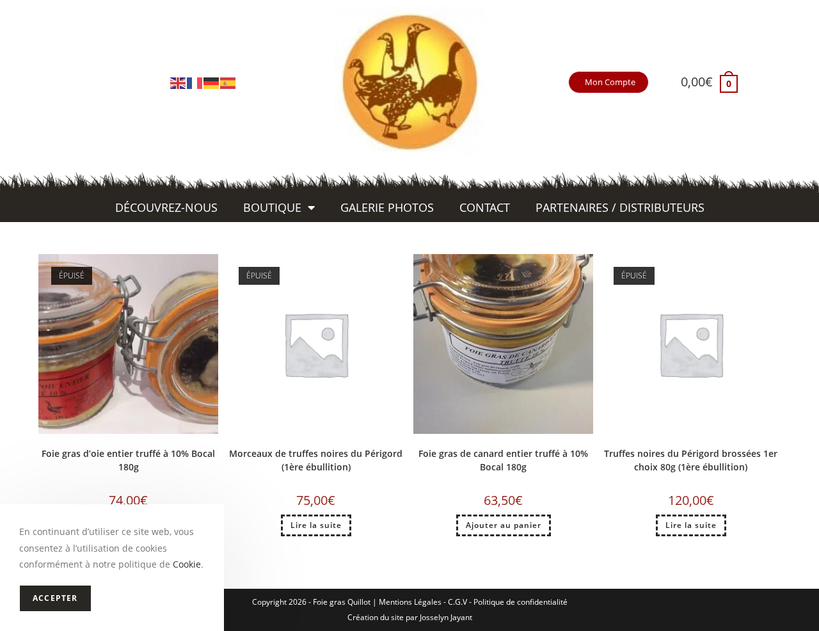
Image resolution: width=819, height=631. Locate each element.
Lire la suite (316, 525)
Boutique (272, 207)
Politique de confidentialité (520, 601)
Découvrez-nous (166, 207)
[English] (178, 82)
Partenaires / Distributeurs (620, 207)
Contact (484, 207)
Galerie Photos (387, 207)
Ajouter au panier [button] (503, 525)
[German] (211, 82)
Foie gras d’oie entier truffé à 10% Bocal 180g (128, 460)
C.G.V (457, 601)
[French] (195, 82)
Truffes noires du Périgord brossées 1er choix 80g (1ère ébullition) (690, 460)
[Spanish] (228, 82)
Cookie (187, 564)
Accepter (55, 598)
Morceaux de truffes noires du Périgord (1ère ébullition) (315, 460)
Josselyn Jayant (446, 617)
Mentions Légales (410, 601)
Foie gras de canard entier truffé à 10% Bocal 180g (503, 460)
